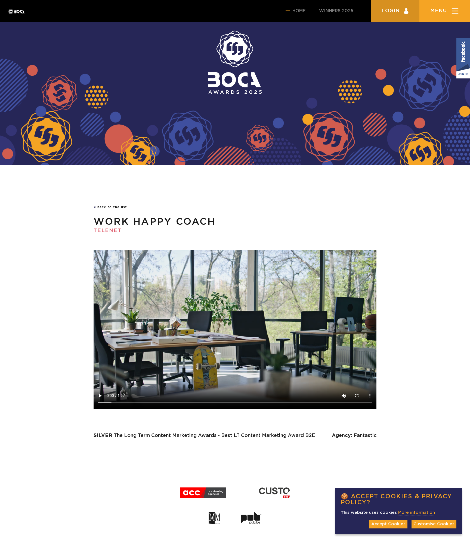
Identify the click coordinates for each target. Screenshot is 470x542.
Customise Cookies (433, 524)
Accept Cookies (388, 524)
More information (416, 513)
